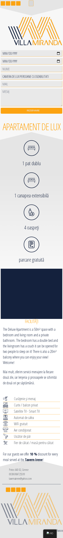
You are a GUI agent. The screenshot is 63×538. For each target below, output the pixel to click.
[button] (31, 3)
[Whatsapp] (23, 490)
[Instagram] (13, 490)
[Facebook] (8, 490)
